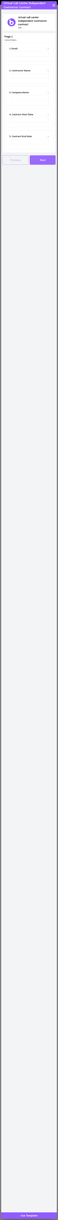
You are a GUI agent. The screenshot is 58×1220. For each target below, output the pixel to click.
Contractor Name (21, 70)
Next (43, 160)
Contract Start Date (22, 114)
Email (14, 48)
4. (10, 114)
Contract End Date (22, 136)
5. (10, 136)
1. (10, 48)
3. (10, 92)
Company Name (20, 92)
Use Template (29, 1215)
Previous (15, 160)
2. (10, 70)
